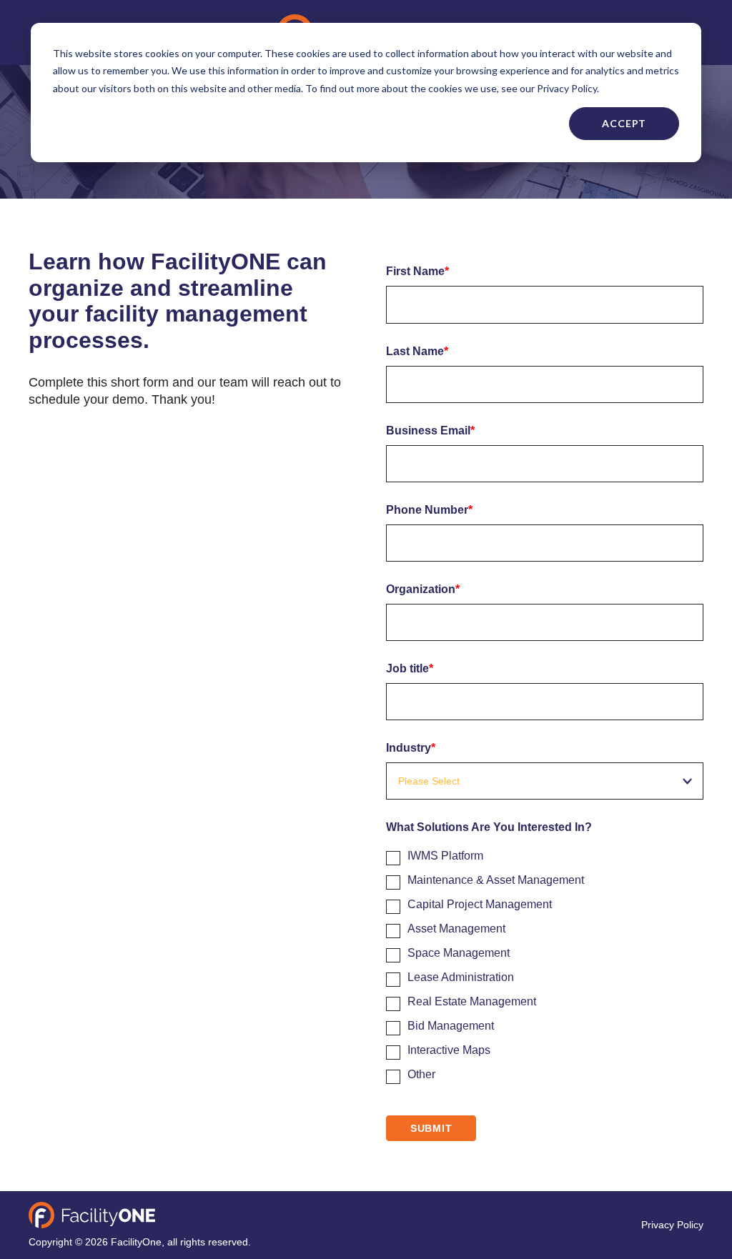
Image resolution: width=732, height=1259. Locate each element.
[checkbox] (544, 962)
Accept (624, 123)
